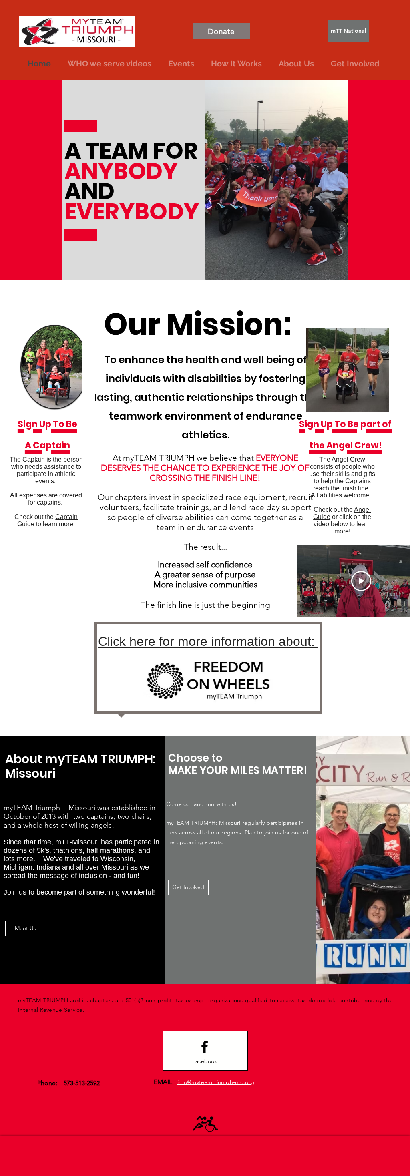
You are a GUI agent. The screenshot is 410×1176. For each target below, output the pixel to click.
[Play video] (361, 581)
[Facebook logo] (205, 1047)
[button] (296, 64)
